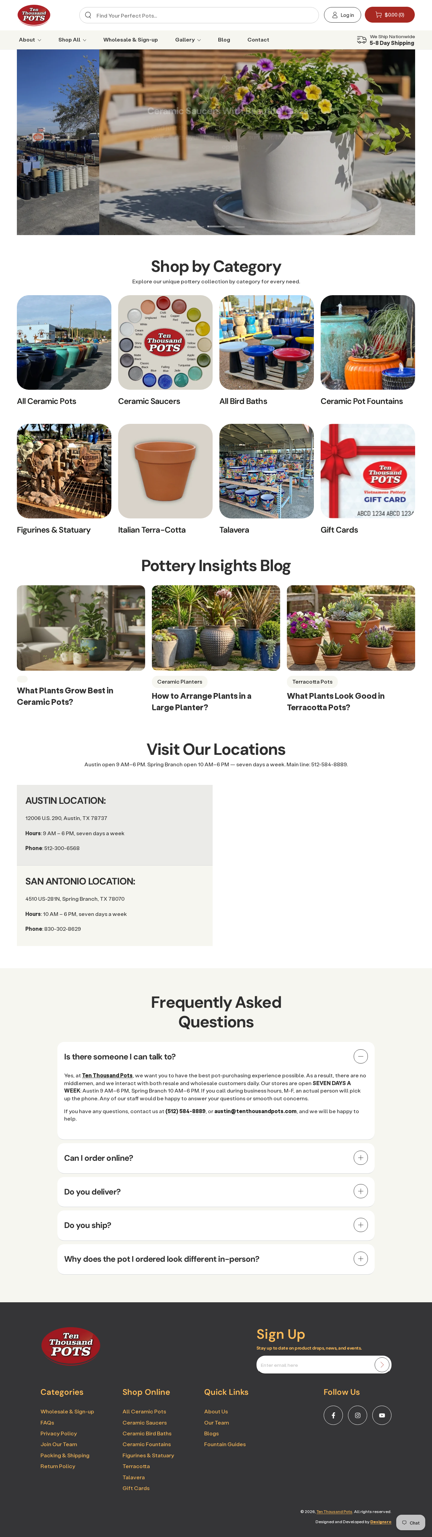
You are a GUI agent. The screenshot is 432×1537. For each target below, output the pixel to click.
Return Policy (57, 1465)
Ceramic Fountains (147, 1444)
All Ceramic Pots (144, 1411)
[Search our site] (88, 15)
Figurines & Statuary (148, 1455)
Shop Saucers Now (216, 168)
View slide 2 (216, 221)
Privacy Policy (58, 1433)
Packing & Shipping (64, 1455)
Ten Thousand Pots (334, 1511)
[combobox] (197, 15)
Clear (308, 15)
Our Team (216, 1422)
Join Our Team (58, 1444)
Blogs (211, 1433)
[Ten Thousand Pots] (70, 1364)
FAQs (47, 1422)
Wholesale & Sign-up (67, 1411)
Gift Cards (136, 1487)
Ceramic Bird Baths (147, 1433)
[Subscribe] (382, 1364)
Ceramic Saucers (145, 1422)
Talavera (134, 1477)
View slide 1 (195, 221)
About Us (216, 1411)
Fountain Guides (225, 1444)
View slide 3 (236, 221)
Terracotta (136, 1465)
